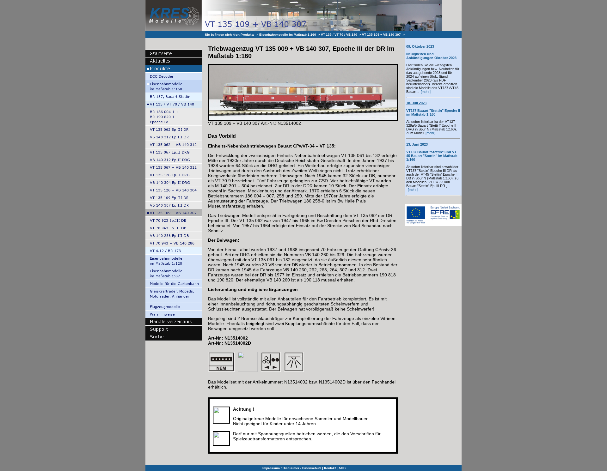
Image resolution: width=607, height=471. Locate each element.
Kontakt (330, 468)
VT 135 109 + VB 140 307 (381, 34)
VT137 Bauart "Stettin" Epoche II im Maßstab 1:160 (433, 108)
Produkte (247, 34)
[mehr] (426, 92)
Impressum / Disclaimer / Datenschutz (291, 468)
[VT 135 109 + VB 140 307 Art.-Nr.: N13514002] (303, 118)
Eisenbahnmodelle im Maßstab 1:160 (287, 34)
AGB (342, 468)
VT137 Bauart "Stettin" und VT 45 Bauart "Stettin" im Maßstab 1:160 (431, 151)
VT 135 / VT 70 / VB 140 (339, 34)
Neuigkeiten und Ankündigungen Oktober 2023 (431, 52)
